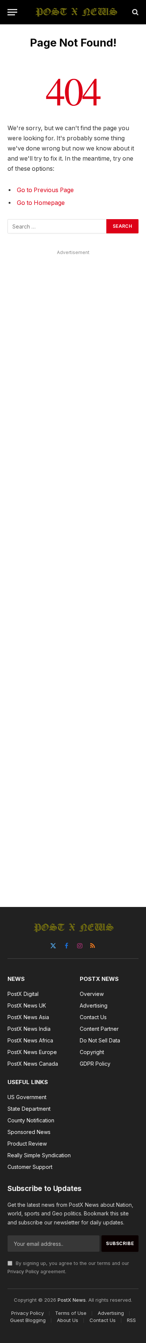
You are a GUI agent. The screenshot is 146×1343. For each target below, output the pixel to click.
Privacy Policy (23, 1271)
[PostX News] (76, 12)
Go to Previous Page (45, 190)
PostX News (72, 1300)
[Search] (135, 12)
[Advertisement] (73, 570)
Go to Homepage (41, 202)
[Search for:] (57, 226)
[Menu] (12, 12)
